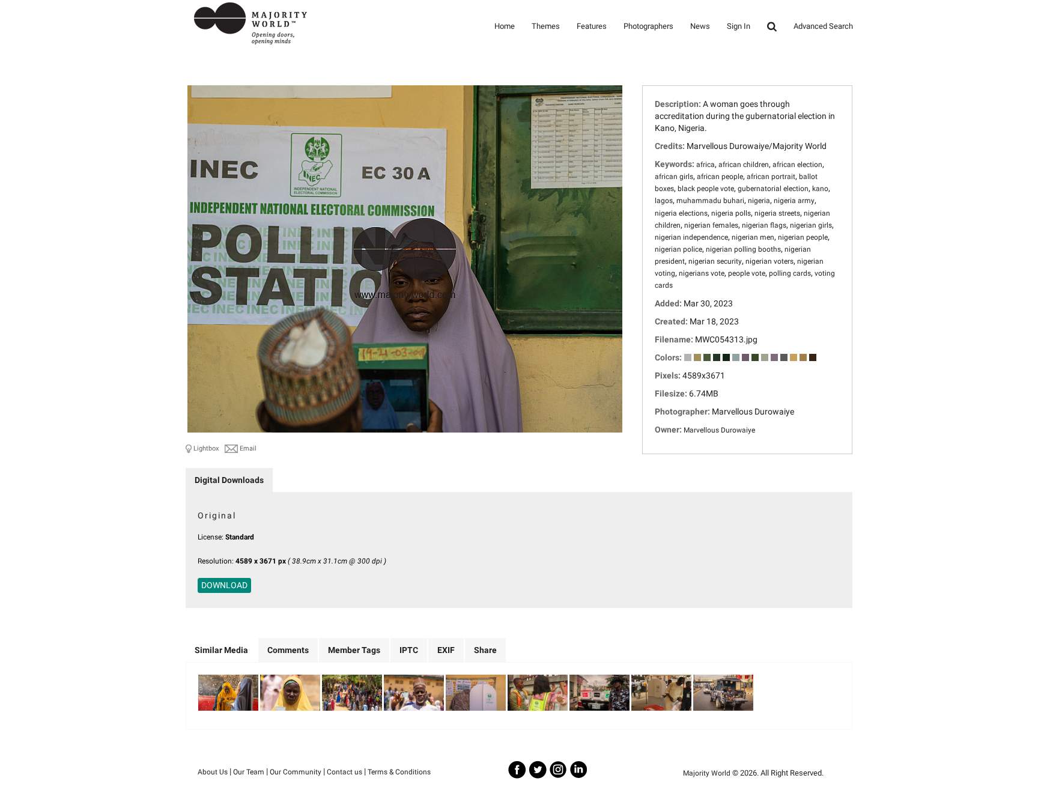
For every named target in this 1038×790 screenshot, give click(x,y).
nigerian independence (691, 237)
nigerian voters (769, 261)
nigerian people (803, 237)
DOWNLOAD (224, 585)
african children (743, 164)
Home (504, 26)
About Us (213, 772)
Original (217, 515)
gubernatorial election (773, 188)
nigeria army (794, 200)
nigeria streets (777, 213)
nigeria (759, 200)
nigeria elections (681, 213)
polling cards (790, 273)
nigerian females (711, 225)
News (700, 26)
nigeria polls (731, 213)
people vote (746, 273)
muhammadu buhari (710, 200)
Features (592, 26)
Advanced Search (823, 26)
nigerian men (753, 237)
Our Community (295, 772)
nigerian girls (811, 225)
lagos (664, 200)
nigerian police (678, 249)
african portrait (771, 176)
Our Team (248, 772)
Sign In (738, 26)
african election (797, 164)
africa (705, 164)
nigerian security (715, 261)
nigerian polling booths (743, 249)
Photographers (648, 26)
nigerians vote (701, 273)
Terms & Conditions (399, 772)
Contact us (344, 772)
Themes (546, 26)
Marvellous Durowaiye (719, 430)
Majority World (706, 773)
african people (720, 176)
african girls (674, 176)
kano (820, 188)
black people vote (706, 188)
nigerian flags (764, 225)
